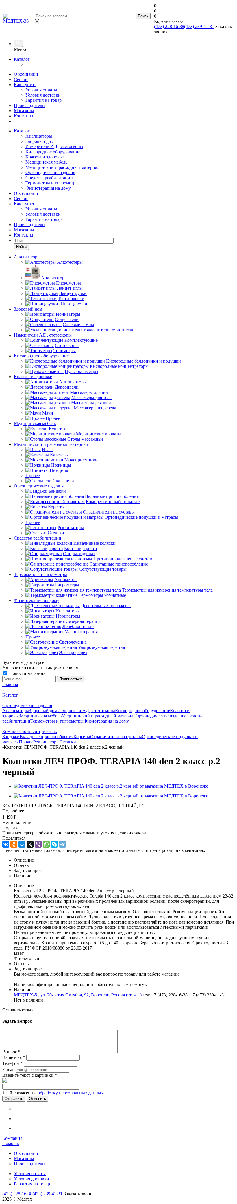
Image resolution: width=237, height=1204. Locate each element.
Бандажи (11, 736)
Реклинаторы (46, 741)
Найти (21, 247)
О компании (26, 74)
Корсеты (81, 736)
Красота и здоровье (44, 156)
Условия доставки (43, 95)
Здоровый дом (39, 141)
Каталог (22, 59)
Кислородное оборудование (52, 151)
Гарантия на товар (43, 100)
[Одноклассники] (13, 844)
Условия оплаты (41, 89)
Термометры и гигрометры (52, 182)
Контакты (23, 115)
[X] (30, 844)
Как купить (25, 84)
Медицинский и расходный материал (62, 167)
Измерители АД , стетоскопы (54, 146)
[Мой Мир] (21, 844)
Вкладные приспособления (46, 736)
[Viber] (38, 844)
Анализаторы (38, 136)
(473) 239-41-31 (199, 26)
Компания (12, 1138)
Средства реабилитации (49, 177)
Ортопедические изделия (50, 172)
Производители (29, 105)
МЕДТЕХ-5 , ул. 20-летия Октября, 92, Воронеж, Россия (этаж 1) (78, 994)
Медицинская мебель (46, 162)
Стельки (68, 741)
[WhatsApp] (46, 844)
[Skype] (54, 844)
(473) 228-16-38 (169, 26)
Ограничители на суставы (116, 736)
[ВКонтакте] (5, 844)
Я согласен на (56, 1092)
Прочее (26, 741)
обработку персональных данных (70, 1092)
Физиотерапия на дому (48, 188)
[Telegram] (62, 844)
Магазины (24, 110)
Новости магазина (26, 673)
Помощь (10, 1143)
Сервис (21, 79)
